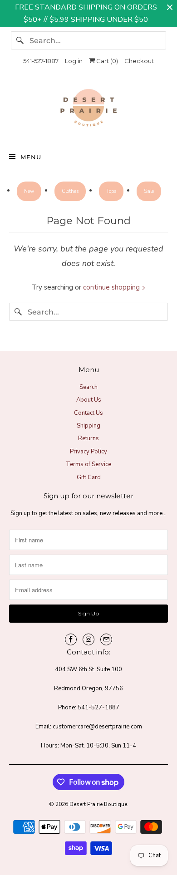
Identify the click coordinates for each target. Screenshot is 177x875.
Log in (74, 60)
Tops (111, 191)
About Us (88, 400)
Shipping (88, 426)
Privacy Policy (88, 451)
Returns (88, 438)
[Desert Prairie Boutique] (88, 110)
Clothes (70, 191)
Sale (149, 191)
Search (88, 387)
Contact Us (88, 413)
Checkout (139, 60)
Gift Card (89, 477)
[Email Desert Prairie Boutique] (106, 639)
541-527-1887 (41, 60)
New (29, 191)
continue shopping (112, 287)
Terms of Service (88, 464)
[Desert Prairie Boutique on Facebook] (71, 639)
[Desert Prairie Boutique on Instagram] (88, 639)
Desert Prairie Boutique (98, 804)
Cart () (106, 60)
